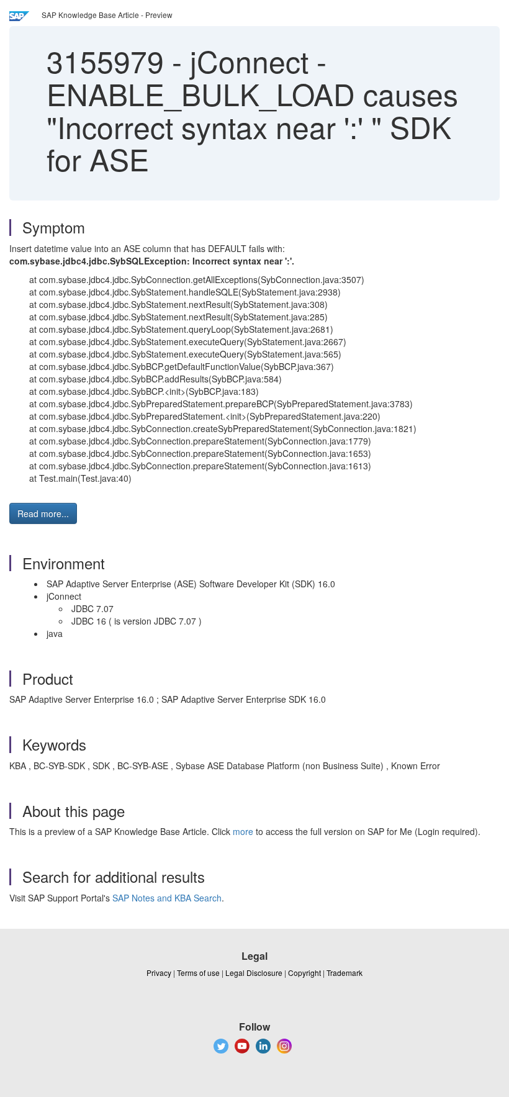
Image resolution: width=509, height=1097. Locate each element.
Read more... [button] (43, 513)
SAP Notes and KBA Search (167, 898)
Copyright (304, 972)
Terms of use (198, 972)
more (243, 831)
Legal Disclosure (253, 972)
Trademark (345, 972)
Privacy (158, 972)
